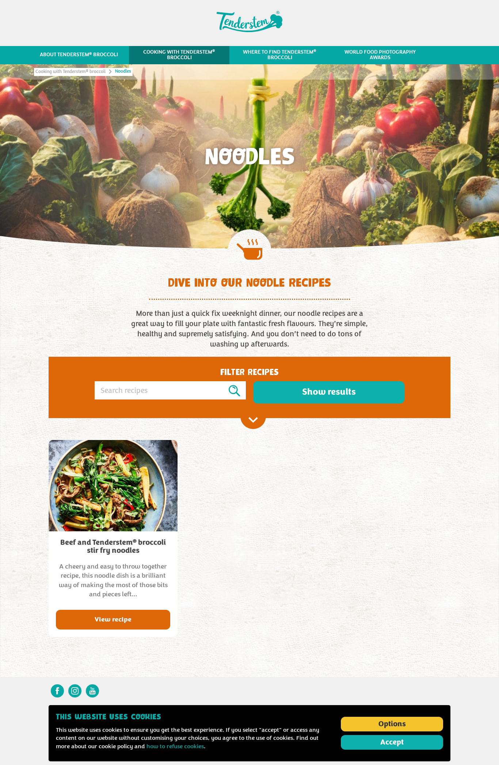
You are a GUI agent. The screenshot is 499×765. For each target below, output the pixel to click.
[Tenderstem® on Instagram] (74, 690)
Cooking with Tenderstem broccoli (70, 71)
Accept (392, 742)
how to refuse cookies (175, 746)
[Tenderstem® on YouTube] (92, 690)
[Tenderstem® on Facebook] (57, 690)
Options (392, 724)
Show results (329, 392)
